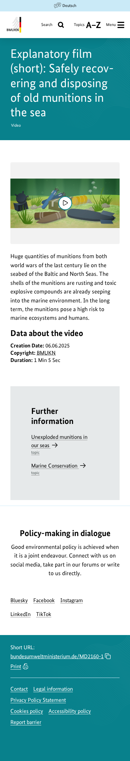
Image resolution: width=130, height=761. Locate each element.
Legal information (53, 689)
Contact (19, 689)
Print (15, 666)
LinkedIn (20, 614)
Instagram (71, 600)
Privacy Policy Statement (38, 700)
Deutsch (69, 5)
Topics (79, 27)
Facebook (44, 600)
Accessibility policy (70, 711)
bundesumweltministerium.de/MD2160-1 (57, 656)
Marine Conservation (55, 468)
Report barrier (25, 722)
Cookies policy (26, 711)
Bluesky (19, 600)
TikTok (43, 614)
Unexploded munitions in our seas (59, 444)
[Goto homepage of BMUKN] (13, 25)
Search (46, 24)
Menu (111, 24)
